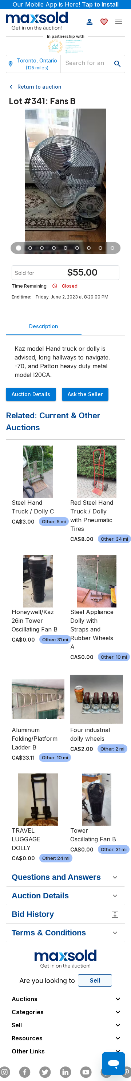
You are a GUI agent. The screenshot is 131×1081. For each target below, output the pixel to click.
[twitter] (45, 1072)
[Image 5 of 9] (65, 248)
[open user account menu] (89, 22)
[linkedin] (65, 1072)
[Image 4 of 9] (53, 248)
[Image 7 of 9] (88, 248)
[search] (117, 64)
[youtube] (86, 1072)
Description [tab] (43, 326)
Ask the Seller (85, 394)
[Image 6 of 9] (77, 248)
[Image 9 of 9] (112, 248)
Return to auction (39, 87)
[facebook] (24, 1072)
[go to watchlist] (104, 22)
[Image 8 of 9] (100, 248)
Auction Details (31, 394)
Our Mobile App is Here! (66, 4)
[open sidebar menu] (118, 22)
